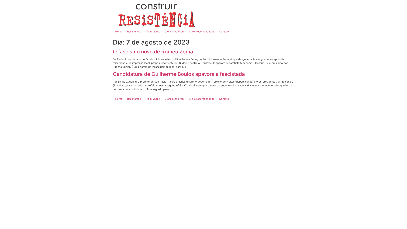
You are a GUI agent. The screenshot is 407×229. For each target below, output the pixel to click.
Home (118, 31)
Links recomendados (201, 31)
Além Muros (153, 31)
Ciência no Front (175, 31)
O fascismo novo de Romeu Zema (153, 52)
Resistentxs (134, 31)
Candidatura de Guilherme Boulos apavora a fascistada (179, 74)
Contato (224, 31)
